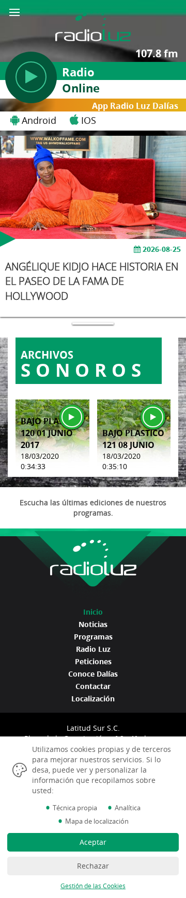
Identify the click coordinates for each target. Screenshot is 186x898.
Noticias (93, 624)
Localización (93, 698)
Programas (93, 637)
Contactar (93, 686)
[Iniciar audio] (71, 417)
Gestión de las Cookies (93, 885)
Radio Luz (93, 649)
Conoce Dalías (93, 674)
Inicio (93, 612)
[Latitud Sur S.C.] (92, 20)
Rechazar (93, 866)
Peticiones (93, 661)
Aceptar (93, 842)
